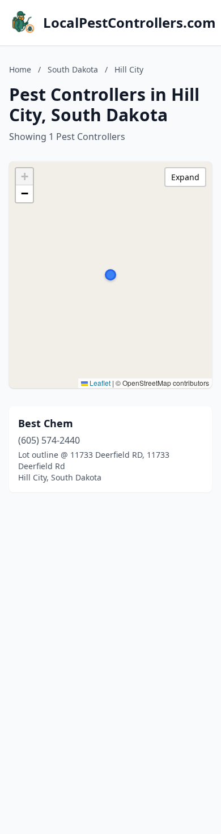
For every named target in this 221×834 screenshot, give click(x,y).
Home (20, 69)
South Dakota (73, 69)
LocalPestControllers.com (129, 23)
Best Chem (45, 423)
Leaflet (99, 383)
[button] (110, 274)
